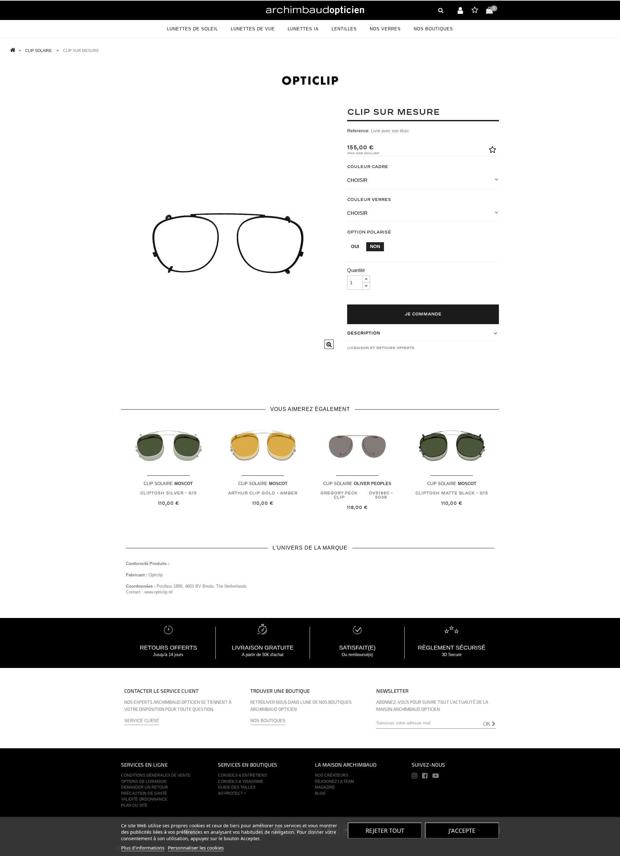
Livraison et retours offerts (380, 348)
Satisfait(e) (357, 647)
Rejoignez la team (334, 781)
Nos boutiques (267, 720)
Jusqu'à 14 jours (168, 654)
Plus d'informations (142, 847)
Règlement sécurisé (451, 647)
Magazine (325, 787)
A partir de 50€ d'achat (263, 654)
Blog (320, 793)
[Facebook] (425, 776)
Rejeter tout (385, 830)
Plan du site (134, 805)
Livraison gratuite (263, 647)
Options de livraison (143, 781)
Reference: (358, 130)
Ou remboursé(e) (357, 654)
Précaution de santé (144, 793)
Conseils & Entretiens (242, 775)
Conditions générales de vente (156, 775)
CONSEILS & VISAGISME (240, 781)
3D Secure (451, 654)
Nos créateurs (331, 775)
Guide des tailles (236, 787)
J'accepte (462, 830)
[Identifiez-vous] (460, 10)
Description (363, 333)
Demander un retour (144, 787)
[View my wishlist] (474, 11)
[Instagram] (414, 776)
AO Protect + (232, 793)
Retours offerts (168, 647)
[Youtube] (435, 776)
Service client (141, 720)
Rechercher (440, 10)
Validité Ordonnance (144, 799)
